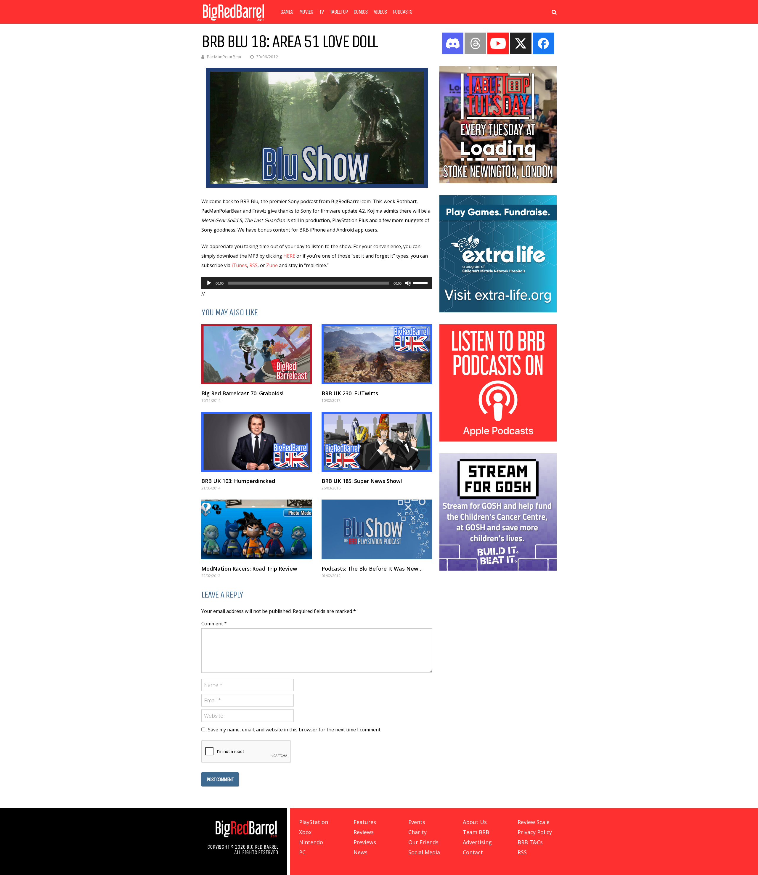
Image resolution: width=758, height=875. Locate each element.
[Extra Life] (498, 310)
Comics (361, 12)
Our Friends (423, 842)
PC (302, 852)
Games (286, 12)
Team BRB (476, 832)
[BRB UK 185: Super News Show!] (377, 442)
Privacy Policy (535, 832)
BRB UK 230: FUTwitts (350, 393)
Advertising (477, 842)
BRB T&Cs (530, 842)
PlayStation (313, 822)
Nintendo (311, 842)
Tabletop (339, 12)
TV (321, 12)
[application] (316, 283)
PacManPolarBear (224, 57)
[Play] (209, 283)
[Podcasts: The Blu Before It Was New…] (377, 529)
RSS (253, 265)
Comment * (214, 623)
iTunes (239, 265)
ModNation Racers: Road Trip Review (249, 568)
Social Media (424, 852)
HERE (289, 256)
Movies (306, 12)
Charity (417, 832)
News (360, 852)
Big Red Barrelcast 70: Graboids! (242, 393)
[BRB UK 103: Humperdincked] (256, 442)
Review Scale (534, 822)
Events (416, 822)
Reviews (364, 832)
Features (365, 822)
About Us (475, 822)
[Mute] (408, 283)
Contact (473, 852)
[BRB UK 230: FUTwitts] (377, 354)
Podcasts (402, 12)
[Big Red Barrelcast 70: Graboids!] (256, 354)
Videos (380, 12)
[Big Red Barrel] (233, 22)
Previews (365, 842)
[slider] (421, 282)
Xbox (305, 832)
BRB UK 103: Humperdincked (238, 480)
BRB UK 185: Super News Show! (362, 480)
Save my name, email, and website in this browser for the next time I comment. (294, 729)
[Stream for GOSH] (498, 569)
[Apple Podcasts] (498, 439)
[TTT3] (498, 181)
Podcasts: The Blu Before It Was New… (372, 568)
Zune (272, 265)
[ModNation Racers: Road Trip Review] (256, 529)
